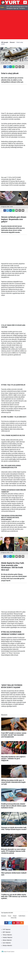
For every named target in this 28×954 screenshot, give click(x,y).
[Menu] (25, 2)
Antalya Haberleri (7, 945)
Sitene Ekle (13, 917)
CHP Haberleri (6, 929)
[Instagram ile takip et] (18, 922)
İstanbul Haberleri (7, 937)
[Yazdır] (20, 66)
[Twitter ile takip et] (10, 922)
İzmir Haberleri (7, 943)
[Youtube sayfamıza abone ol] (14, 922)
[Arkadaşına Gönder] (16, 66)
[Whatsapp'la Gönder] (13, 66)
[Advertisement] (14, 25)
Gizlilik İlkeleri (22, 916)
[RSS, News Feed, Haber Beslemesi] (22, 922)
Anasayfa (3, 916)
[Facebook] (5, 66)
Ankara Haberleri (7, 940)
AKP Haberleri (6, 932)
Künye (9, 916)
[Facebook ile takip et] (6, 922)
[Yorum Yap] (23, 66)
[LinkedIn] (10, 66)
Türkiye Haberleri (7, 935)
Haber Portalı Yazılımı (9, 951)
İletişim (15, 916)
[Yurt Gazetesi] (10, 2)
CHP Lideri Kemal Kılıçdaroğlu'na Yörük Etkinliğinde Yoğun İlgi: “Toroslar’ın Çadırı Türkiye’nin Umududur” (17, 7)
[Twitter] (7, 66)
